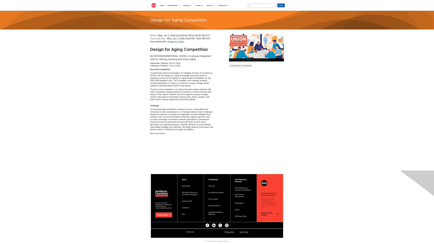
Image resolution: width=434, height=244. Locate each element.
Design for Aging (175, 41)
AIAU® (237, 210)
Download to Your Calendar (241, 66)
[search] (249, 5)
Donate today (162, 215)
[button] (174, 5)
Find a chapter (213, 199)
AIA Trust (211, 186)
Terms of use (244, 232)
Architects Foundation (216, 193)
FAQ (183, 214)
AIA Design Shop (241, 216)
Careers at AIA (187, 201)
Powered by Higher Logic (217, 241)
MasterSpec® (239, 203)
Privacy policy (229, 232)
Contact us (185, 208)
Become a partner (214, 206)
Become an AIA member (266, 214)
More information (157, 133)
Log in (281, 5)
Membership (186, 186)
